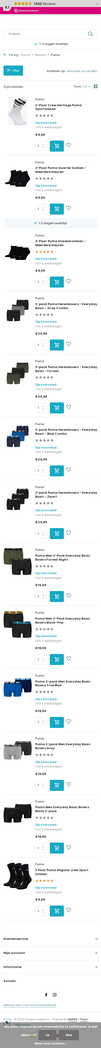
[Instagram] (55, 995)
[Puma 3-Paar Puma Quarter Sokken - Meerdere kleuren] (18, 187)
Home (25, 55)
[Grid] (95, 86)
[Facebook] (46, 995)
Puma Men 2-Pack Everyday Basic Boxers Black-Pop (62, 621)
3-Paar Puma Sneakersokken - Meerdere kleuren (60, 243)
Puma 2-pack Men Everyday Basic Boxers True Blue (62, 684)
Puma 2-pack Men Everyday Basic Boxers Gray (62, 746)
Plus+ (84, 1019)
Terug (13, 55)
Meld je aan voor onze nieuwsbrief (30, 1005)
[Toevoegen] (57, 146)
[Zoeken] (91, 34)
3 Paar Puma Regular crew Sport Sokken (61, 872)
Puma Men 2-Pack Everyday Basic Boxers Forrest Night (62, 558)
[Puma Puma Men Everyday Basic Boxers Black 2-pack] (18, 826)
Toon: (78, 86)
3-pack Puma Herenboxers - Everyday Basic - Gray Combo (66, 306)
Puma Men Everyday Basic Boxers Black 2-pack (62, 809)
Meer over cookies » (50, 1043)
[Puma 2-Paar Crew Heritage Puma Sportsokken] (18, 124)
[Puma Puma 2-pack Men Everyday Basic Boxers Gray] (18, 763)
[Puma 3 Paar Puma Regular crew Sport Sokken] (18, 889)
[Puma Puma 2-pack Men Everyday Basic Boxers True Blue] (18, 700)
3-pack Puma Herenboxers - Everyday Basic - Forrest (66, 369)
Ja (47, 1035)
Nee (69, 1035)
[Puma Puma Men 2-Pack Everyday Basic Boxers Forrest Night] (18, 575)
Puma (39, 99)
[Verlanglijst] (68, 146)
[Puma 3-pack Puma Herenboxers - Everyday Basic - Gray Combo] (18, 323)
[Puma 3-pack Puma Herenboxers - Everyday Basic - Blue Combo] (18, 449)
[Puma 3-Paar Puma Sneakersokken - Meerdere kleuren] (18, 260)
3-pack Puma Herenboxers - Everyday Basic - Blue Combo (66, 432)
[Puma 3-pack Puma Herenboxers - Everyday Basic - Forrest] (18, 386)
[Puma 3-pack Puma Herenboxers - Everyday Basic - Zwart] (18, 512)
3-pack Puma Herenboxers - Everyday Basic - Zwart (66, 495)
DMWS (73, 1019)
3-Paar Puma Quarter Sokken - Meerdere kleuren (60, 170)
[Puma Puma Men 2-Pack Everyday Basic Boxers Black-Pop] (18, 637)
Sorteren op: (56, 71)
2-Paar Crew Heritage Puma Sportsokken (58, 107)
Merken (40, 55)
